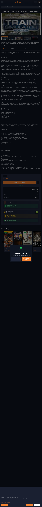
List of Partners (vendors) (5, 502)
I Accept (4, 504)
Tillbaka (15, 259)
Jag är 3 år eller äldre (26, 259)
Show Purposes (37, 504)
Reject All (29, 504)
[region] (21, 497)
